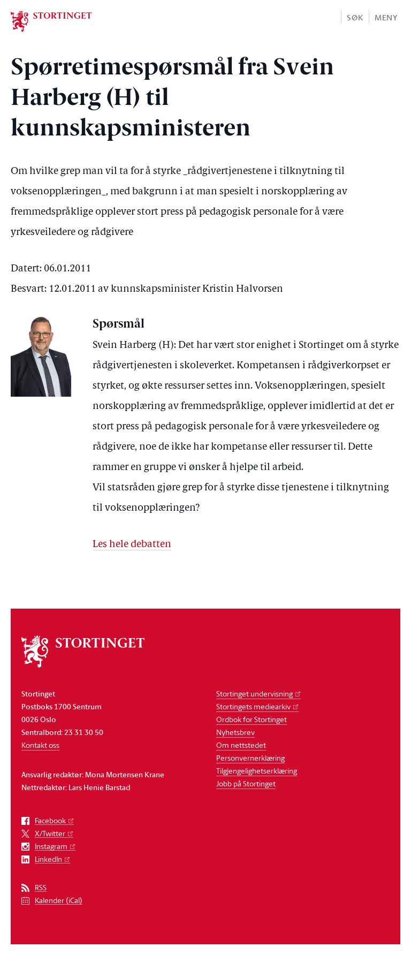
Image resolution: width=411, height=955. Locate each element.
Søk (355, 17)
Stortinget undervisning (254, 693)
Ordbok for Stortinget (251, 719)
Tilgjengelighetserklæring (256, 770)
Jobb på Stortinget (246, 783)
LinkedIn (48, 859)
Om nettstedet (241, 745)
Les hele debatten (132, 545)
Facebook (50, 821)
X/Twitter (50, 834)
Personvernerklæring (250, 758)
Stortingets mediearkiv (253, 706)
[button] (354, 17)
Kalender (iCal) (58, 901)
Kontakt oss (40, 745)
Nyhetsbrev (235, 732)
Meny (386, 17)
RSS (41, 888)
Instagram (51, 847)
